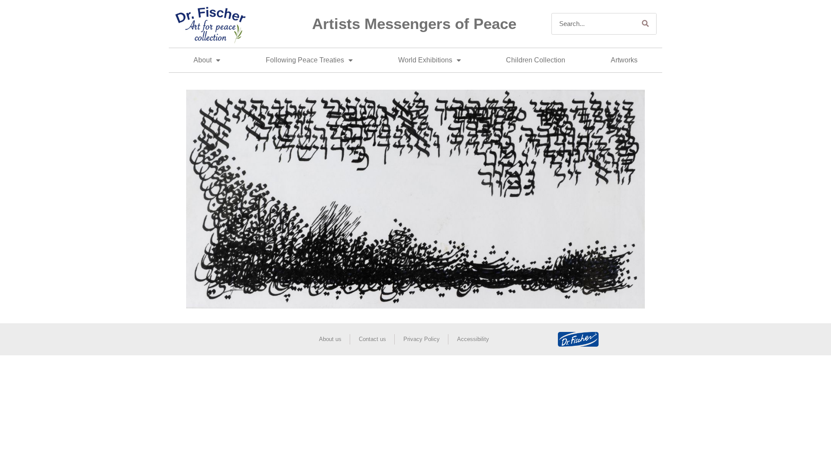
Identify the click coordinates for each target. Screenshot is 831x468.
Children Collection (535, 60)
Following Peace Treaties (305, 60)
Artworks (624, 60)
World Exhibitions (425, 60)
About (202, 60)
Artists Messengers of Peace (414, 23)
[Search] (645, 23)
